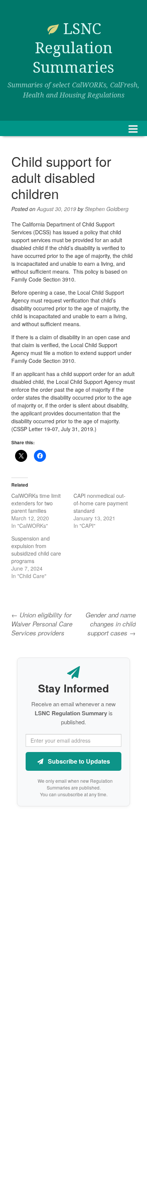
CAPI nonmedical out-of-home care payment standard (101, 503)
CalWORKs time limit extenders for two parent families (36, 503)
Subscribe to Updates (78, 761)
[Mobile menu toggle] (133, 128)
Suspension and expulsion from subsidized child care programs (36, 550)
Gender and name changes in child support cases (111, 624)
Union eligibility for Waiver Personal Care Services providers (41, 624)
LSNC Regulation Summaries (73, 48)
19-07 (51, 429)
